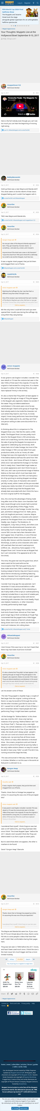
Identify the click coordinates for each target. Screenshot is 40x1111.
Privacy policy (25, 1003)
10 (28, 25)
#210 (37, 904)
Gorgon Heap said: (8, 240)
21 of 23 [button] (20, 959)
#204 (37, 234)
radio (15, 1067)
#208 (37, 663)
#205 (37, 282)
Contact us (4, 1003)
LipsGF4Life (11, 274)
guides (35, 1064)
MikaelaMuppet (13, 635)
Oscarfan (11, 204)
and (14, 198)
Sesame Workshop (30, 1077)
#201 (37, 93)
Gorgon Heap (12, 768)
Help (33, 1003)
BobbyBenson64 (13, 177)
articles (23, 1064)
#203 (37, 212)
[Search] (38, 3)
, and (17, 130)
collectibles (16, 1064)
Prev (12, 959)
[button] (2, 3)
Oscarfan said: (6, 782)
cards (20, 1067)
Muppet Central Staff (17, 1073)
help (25, 1067)
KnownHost (22, 1084)
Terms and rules (15, 1003)
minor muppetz (13, 366)
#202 (37, 185)
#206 (37, 374)
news (8, 1064)
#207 (37, 643)
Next (27, 959)
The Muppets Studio (25, 1075)
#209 (37, 776)
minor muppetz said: (9, 288)
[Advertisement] (20, 61)
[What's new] (33, 3)
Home (3, 1006)
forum (30, 1064)
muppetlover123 (14, 85)
